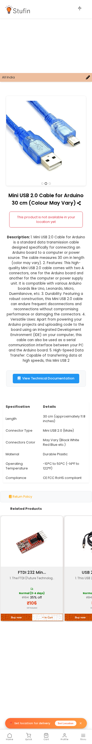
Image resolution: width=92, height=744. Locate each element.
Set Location (65, 723)
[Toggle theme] (80, 8)
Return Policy (22, 496)
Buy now (16, 617)
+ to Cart (47, 617)
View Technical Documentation (48, 378)
